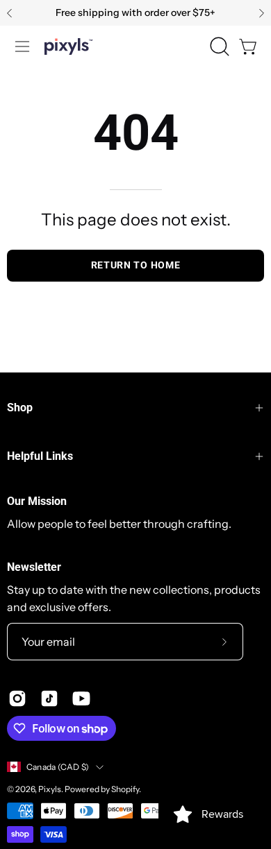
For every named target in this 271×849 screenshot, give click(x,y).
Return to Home (136, 265)
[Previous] (9, 13)
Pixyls (49, 789)
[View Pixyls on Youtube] (81, 698)
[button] (218, 46)
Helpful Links (40, 456)
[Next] (261, 13)
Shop (20, 407)
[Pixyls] (68, 46)
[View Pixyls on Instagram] (17, 698)
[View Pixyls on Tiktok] (49, 698)
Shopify (125, 789)
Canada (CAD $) (57, 767)
